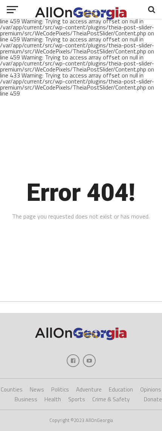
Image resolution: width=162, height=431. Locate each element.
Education (121, 389)
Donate (153, 399)
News (37, 389)
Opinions (150, 389)
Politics (60, 389)
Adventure (89, 389)
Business (26, 399)
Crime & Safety (111, 399)
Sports (76, 399)
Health (52, 399)
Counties (12, 389)
